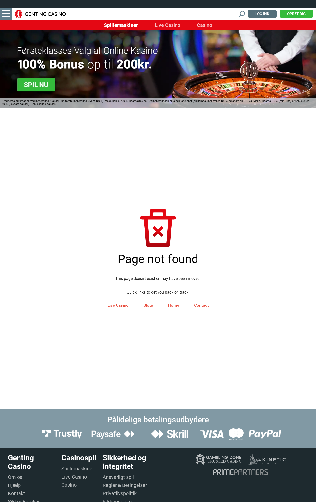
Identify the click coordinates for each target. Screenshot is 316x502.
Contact (201, 305)
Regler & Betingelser (125, 485)
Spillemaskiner (121, 25)
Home (173, 305)
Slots (148, 305)
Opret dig (296, 14)
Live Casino (167, 25)
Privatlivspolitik (120, 493)
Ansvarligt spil (118, 477)
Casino (204, 25)
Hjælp (14, 485)
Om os (15, 477)
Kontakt (16, 493)
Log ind (262, 14)
